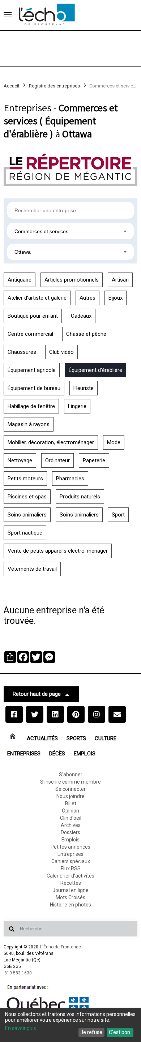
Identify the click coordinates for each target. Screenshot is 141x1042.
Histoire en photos (70, 905)
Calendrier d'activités (70, 876)
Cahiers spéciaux (70, 861)
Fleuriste (83, 388)
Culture (105, 738)
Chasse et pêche (86, 334)
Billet (70, 803)
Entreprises (23, 753)
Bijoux (115, 298)
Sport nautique (25, 532)
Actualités (42, 738)
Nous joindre (70, 796)
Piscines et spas (27, 496)
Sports (76, 738)
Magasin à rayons (29, 424)
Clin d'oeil (70, 818)
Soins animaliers (27, 514)
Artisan (120, 279)
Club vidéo (61, 352)
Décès (57, 753)
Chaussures (22, 352)
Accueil (11, 86)
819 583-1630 (18, 972)
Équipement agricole (32, 370)
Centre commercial (30, 334)
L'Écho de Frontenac (60, 946)
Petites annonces (70, 847)
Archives (71, 825)
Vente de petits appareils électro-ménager (58, 551)
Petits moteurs (25, 478)
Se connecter (70, 789)
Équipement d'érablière (95, 370)
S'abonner (70, 774)
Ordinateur (57, 460)
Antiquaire (19, 279)
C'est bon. (120, 1032)
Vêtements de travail (32, 569)
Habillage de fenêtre (31, 406)
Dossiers (70, 832)
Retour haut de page (37, 694)
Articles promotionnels (71, 279)
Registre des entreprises (54, 86)
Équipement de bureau (34, 388)
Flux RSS (71, 868)
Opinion (70, 811)
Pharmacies (70, 478)
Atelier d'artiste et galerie (37, 298)
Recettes (70, 883)
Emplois (84, 753)
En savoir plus (20, 1028)
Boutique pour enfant (33, 316)
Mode (113, 442)
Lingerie (77, 406)
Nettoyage (20, 460)
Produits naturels (80, 496)
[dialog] (70, 1025)
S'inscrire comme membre (70, 782)
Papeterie (94, 460)
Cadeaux (81, 316)
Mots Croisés (70, 897)
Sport (118, 514)
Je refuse (91, 1032)
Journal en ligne (70, 890)
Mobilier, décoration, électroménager (51, 442)
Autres (87, 298)
